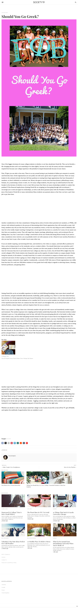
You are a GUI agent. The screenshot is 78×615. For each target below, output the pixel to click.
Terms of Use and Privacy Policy (9, 562)
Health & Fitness (31, 538)
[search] (75, 2)
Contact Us (4, 560)
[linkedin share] (15, 443)
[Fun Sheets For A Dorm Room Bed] (13, 477)
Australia (4, 584)
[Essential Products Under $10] (60, 477)
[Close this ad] (77, 606)
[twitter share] (6, 443)
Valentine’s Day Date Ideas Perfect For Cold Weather (13, 542)
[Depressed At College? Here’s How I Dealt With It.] (13, 500)
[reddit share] (21, 443)
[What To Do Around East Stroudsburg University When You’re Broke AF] (64, 530)
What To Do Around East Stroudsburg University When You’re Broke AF (63, 543)
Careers (3, 557)
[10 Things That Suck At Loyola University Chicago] (64, 500)
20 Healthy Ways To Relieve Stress (38, 542)
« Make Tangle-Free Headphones (11, 467)
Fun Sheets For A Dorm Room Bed (11, 485)
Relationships (5, 538)
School (55, 508)
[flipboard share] (27, 443)
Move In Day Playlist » (70, 467)
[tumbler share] (24, 443)
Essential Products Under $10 (57, 485)
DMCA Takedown (6, 554)
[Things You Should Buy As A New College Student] (38, 477)
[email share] (9, 443)
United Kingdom (5, 592)
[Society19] (39, 2)
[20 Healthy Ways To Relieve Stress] (39, 530)
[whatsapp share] (18, 443)
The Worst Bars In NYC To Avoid (38, 512)
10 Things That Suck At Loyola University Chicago (63, 513)
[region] (39, 209)
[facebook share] (3, 443)
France (3, 590)
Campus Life (5, 508)
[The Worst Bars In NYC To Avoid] (39, 500)
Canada (3, 587)
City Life (29, 508)
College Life (5, 12)
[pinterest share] (12, 443)
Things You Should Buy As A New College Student (38, 486)
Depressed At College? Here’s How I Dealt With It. (12, 513)
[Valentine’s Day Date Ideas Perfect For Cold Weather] (13, 530)
